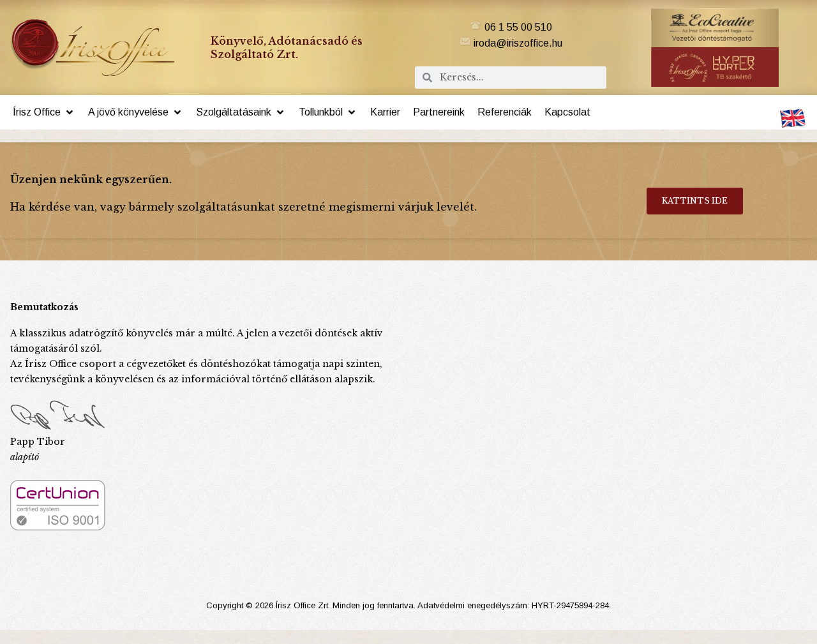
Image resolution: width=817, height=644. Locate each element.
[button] (44, 112)
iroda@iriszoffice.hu (518, 43)
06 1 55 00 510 (518, 27)
